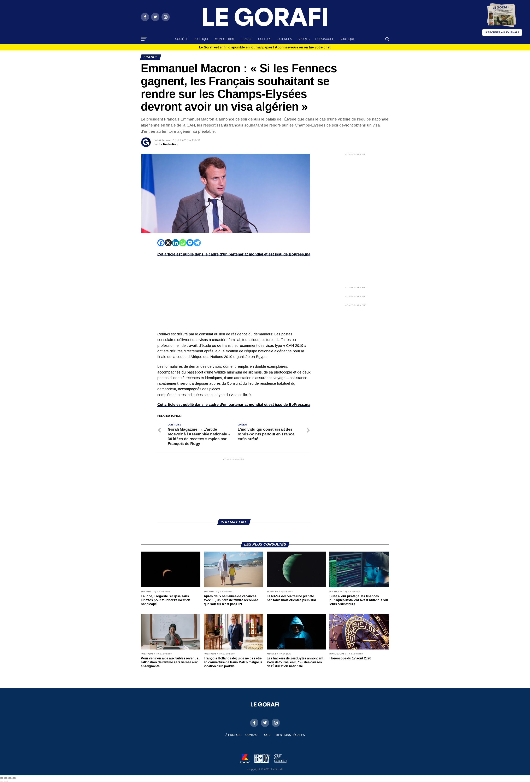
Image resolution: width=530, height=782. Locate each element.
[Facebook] (161, 242)
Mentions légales (290, 734)
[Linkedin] (175, 242)
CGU (267, 734)
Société (181, 39)
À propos (232, 734)
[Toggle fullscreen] (10, 778)
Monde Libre (225, 39)
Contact (252, 734)
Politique (201, 39)
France (246, 39)
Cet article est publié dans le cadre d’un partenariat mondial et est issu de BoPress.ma (233, 254)
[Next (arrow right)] (5, 781)
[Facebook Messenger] (190, 242)
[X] (168, 242)
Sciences (284, 39)
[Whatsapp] (182, 242)
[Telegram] (197, 242)
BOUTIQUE (347, 39)
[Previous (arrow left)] (1, 781)
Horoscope (324, 39)
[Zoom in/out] (14, 778)
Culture (265, 39)
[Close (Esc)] (1, 778)
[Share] (5, 778)
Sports (304, 39)
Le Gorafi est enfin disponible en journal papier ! (265, 47)
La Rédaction (168, 144)
